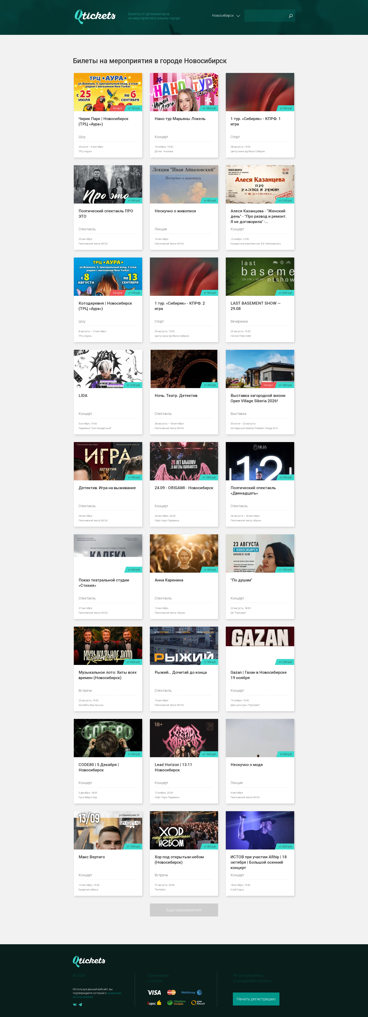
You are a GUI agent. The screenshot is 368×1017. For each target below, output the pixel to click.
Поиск (290, 15)
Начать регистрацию (256, 999)
